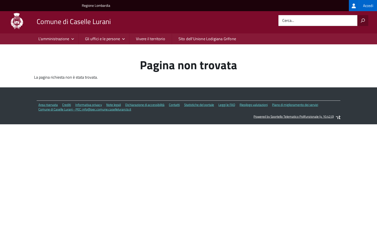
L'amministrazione (53, 39)
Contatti (174, 104)
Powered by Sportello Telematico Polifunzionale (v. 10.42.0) (294, 116)
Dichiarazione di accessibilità (145, 104)
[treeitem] (363, 5)
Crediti (66, 104)
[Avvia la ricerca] (362, 20)
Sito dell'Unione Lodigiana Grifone (207, 39)
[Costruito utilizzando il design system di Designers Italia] (338, 118)
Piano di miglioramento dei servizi (295, 104)
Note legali (113, 104)
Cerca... (288, 20)
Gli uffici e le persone (102, 39)
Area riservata (48, 104)
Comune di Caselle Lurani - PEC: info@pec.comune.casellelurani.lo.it (84, 109)
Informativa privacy (88, 104)
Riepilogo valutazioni (254, 104)
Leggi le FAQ (226, 104)
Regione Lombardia (96, 5)
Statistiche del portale (199, 104)
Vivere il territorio (150, 39)
